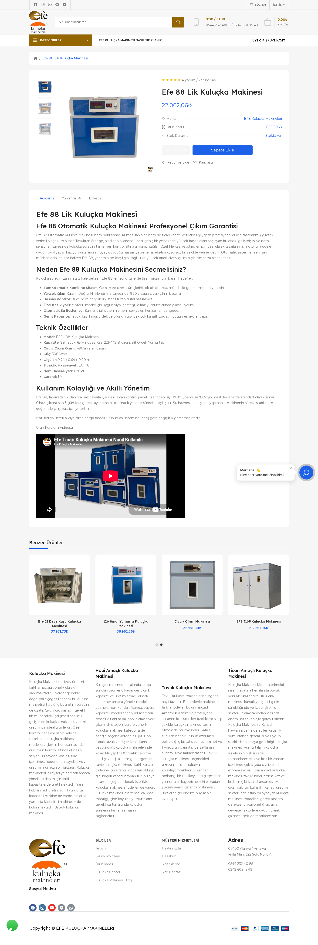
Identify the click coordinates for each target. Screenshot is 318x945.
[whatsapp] (50, 5)
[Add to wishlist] (86, 562)
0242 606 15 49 (240, 869)
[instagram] (42, 5)
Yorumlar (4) (71, 198)
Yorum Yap (207, 80)
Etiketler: (96, 198)
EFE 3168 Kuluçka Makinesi (259, 621)
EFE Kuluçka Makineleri (263, 118)
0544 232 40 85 (240, 864)
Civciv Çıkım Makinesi (192, 621)
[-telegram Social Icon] (61, 907)
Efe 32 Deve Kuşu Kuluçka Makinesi (59, 623)
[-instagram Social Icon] (42, 907)
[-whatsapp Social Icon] (71, 907)
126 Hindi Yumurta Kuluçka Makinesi (126, 623)
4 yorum (189, 80)
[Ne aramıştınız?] (178, 22)
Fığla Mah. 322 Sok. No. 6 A (249, 854)
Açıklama (47, 198)
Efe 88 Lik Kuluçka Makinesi (65, 58)
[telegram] (57, 5)
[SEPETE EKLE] (153, 574)
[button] (156, 644)
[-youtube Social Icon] (52, 907)
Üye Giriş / (261, 40)
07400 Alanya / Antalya (247, 848)
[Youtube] (64, 5)
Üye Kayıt (277, 40)
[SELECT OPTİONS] (86, 574)
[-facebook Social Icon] (33, 907)
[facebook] (35, 5)
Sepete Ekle (222, 150)
